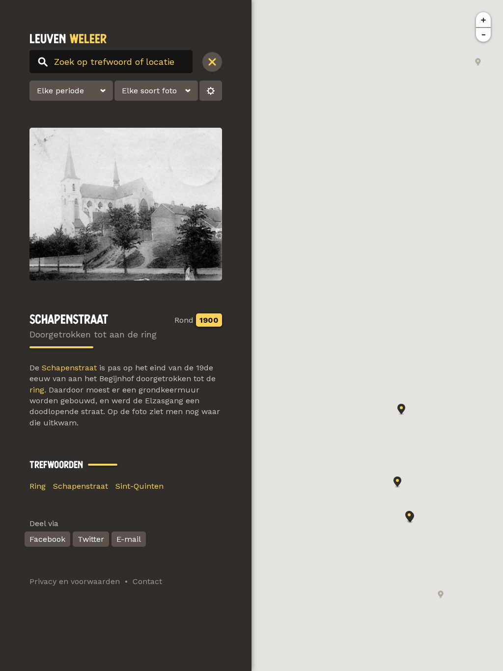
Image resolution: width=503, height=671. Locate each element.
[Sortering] (210, 91)
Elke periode (60, 90)
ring (36, 389)
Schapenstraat (69, 367)
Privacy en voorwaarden (74, 581)
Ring (37, 486)
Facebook (47, 539)
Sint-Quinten (139, 486)
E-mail (128, 539)
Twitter (91, 539)
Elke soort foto (149, 90)
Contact (147, 581)
